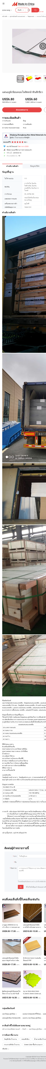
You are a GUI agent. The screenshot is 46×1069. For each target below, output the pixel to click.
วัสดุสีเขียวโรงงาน (10, 1039)
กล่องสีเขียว (25, 1039)
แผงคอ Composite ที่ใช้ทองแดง (33, 1014)
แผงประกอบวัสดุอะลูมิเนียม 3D (33, 1018)
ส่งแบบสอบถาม (22, 110)
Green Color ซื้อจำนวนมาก (33, 1044)
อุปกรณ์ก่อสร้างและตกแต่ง (17, 16)
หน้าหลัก (4, 16)
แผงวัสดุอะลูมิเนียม (8, 1014)
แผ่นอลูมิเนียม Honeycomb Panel (12, 1018)
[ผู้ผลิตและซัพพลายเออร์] (23, 4)
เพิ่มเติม (5, 1049)
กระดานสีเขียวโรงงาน (12, 1044)
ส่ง (21, 887)
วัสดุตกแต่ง (30, 16)
